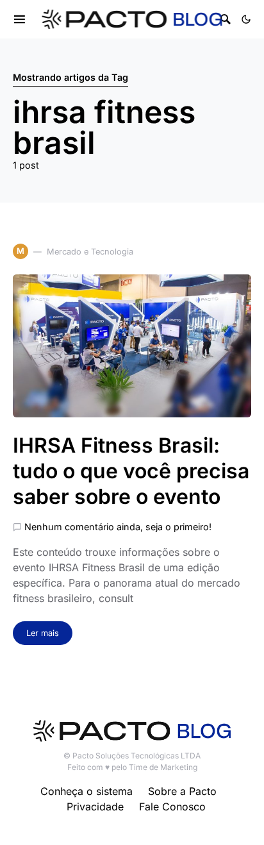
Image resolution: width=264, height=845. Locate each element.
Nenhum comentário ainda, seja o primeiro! (117, 526)
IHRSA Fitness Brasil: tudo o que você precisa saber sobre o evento (131, 471)
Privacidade (95, 806)
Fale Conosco (172, 806)
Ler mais (42, 633)
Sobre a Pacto (182, 791)
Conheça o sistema (86, 791)
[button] (246, 19)
